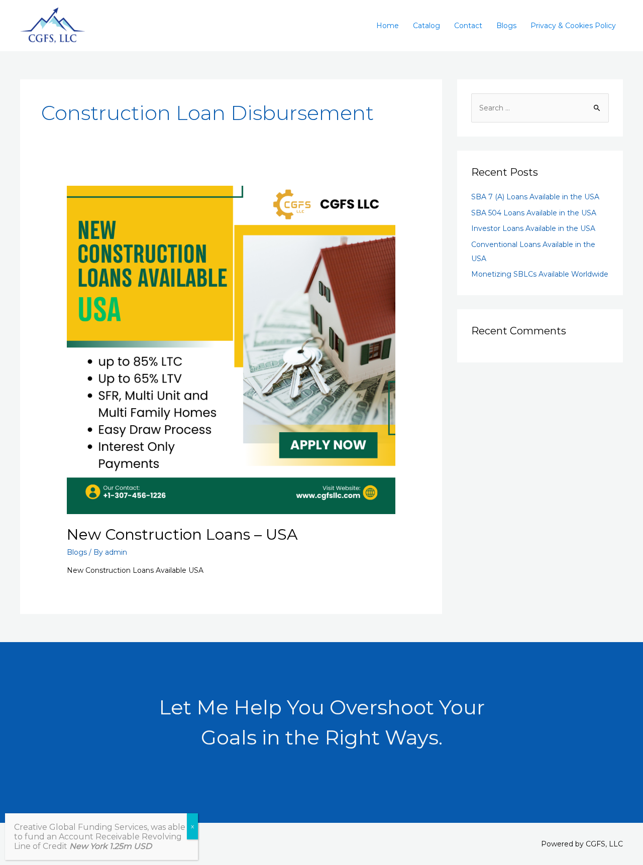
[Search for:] (540, 107)
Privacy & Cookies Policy (573, 25)
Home (387, 25)
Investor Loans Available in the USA (533, 228)
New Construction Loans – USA (182, 534)
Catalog (426, 25)
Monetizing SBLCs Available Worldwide (539, 274)
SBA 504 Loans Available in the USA (533, 212)
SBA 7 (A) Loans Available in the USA (535, 196)
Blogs (506, 25)
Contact (468, 25)
